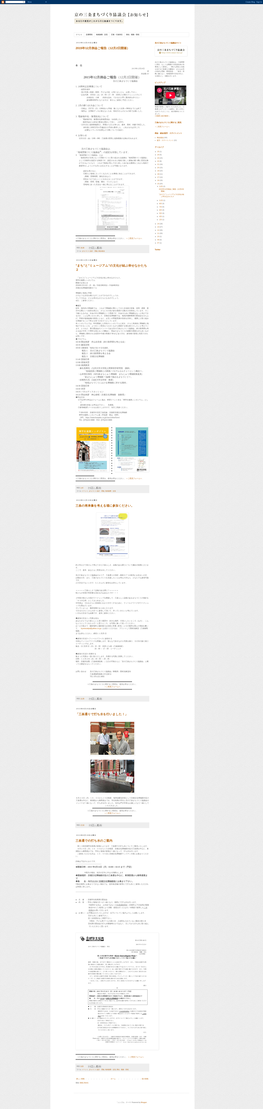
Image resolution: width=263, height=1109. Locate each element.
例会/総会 (101, 251)
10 (158, 236)
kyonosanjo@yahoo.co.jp (91, 628)
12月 (161, 186)
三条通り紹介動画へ (162, 116)
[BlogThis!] (93, 247)
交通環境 (89, 35)
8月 (160, 204)
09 (158, 240)
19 (158, 171)
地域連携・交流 (102, 35)
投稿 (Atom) (84, 1083)
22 (158, 161)
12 (158, 230)
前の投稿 (145, 1079)
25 (158, 152)
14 (158, 224)
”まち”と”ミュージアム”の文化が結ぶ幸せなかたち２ (171, 195)
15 (158, 184)
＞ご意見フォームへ (134, 238)
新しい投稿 (80, 1079)
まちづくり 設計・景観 (90, 251)
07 (158, 243)
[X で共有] (95, 247)
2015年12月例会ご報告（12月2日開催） (103, 48)
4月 (160, 216)
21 (158, 164)
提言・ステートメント (165, 140)
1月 (160, 220)
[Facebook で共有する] (98, 247)
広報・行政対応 (117, 35)
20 (158, 168)
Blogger (144, 1102)
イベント (79, 35)
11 (158, 233)
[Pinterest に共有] (100, 247)
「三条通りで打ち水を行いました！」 (102, 714)
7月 (160, 207)
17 (158, 177)
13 (158, 227)
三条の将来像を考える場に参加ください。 (105, 505)
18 (158, 174)
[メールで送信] (90, 247)
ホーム (113, 1079)
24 (158, 155)
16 (158, 180)
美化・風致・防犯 (132, 35)
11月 (161, 200)
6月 (160, 210)
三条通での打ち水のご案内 (94, 840)
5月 (160, 213)
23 (158, 158)
